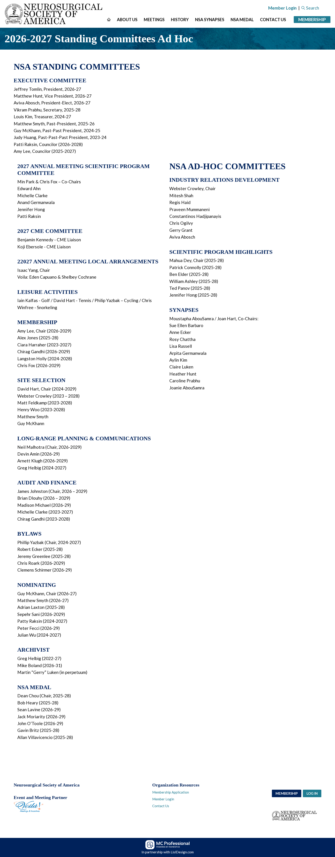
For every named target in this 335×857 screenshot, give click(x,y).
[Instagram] (25, 825)
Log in (312, 793)
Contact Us (160, 806)
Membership (312, 19)
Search (312, 7)
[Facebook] (17, 825)
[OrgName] (54, 14)
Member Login (282, 7)
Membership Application (170, 792)
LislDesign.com (182, 852)
